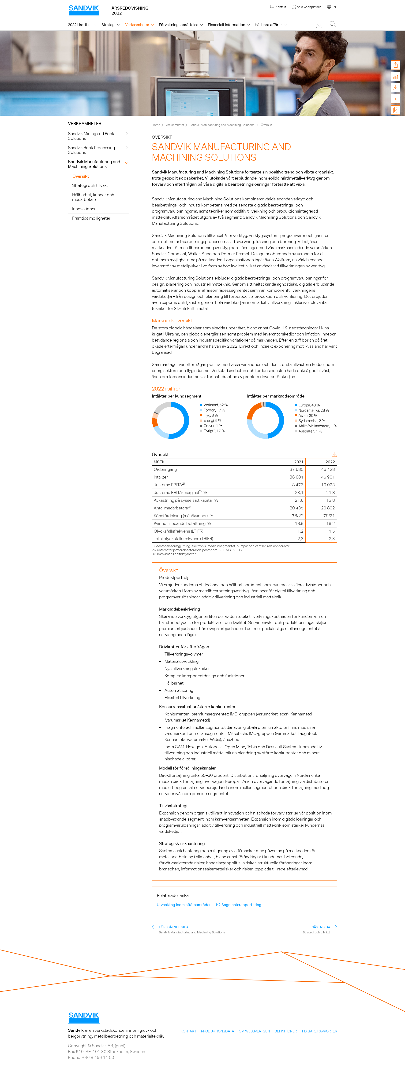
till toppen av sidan (395, 122)
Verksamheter (84, 123)
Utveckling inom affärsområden (184, 905)
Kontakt (280, 7)
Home (156, 125)
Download (322, 454)
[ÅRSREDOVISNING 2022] (88, 10)
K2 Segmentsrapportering (238, 905)
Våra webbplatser (309, 7)
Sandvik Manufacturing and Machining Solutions (222, 125)
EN (334, 7)
